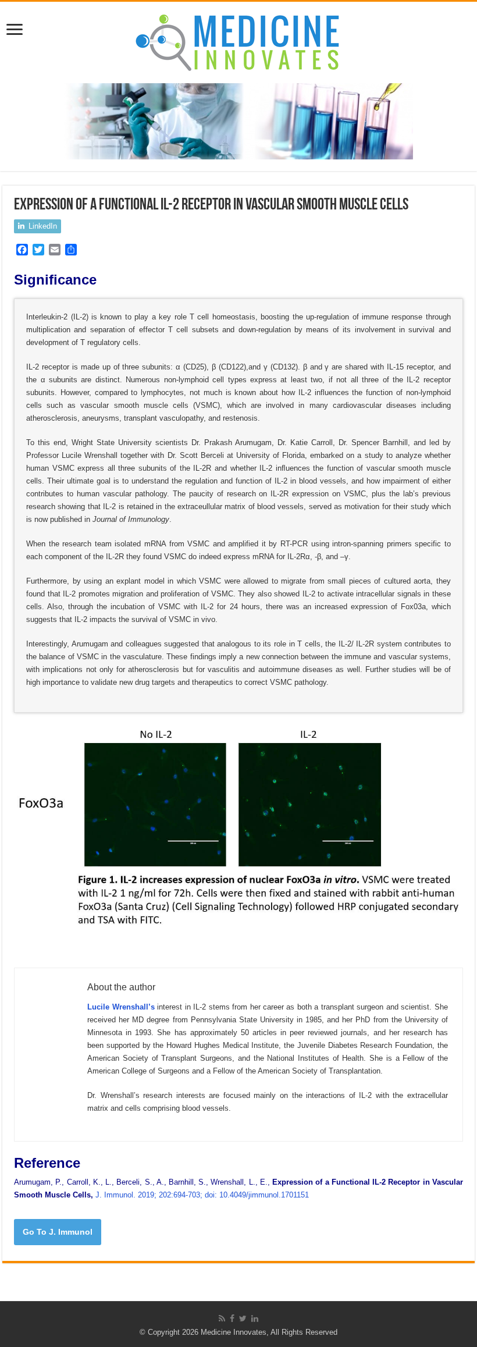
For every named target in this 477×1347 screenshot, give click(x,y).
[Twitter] (243, 1318)
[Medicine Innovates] (238, 40)
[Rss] (222, 1318)
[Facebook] (232, 1318)
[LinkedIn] (254, 1318)
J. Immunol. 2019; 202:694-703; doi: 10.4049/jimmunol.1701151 (202, 1194)
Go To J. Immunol (57, 1231)
